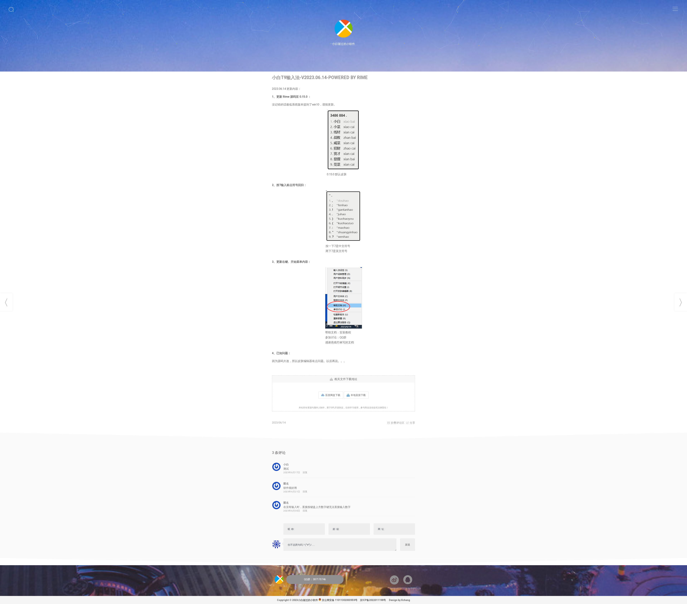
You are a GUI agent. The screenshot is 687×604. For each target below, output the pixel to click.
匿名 (286, 483)
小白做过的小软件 (308, 600)
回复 (305, 472)
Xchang (405, 600)
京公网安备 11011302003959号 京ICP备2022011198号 (355, 600)
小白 (286, 464)
